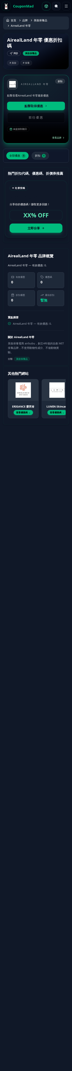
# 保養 (26, 62)
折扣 (40, 155)
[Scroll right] (62, 395)
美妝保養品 (40, 20)
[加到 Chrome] (46, 6)
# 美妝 (13, 62)
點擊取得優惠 (34, 106)
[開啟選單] (66, 6)
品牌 (25, 20)
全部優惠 (16, 155)
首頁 (13, 20)
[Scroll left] (10, 395)
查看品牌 (56, 137)
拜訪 (15, 53)
